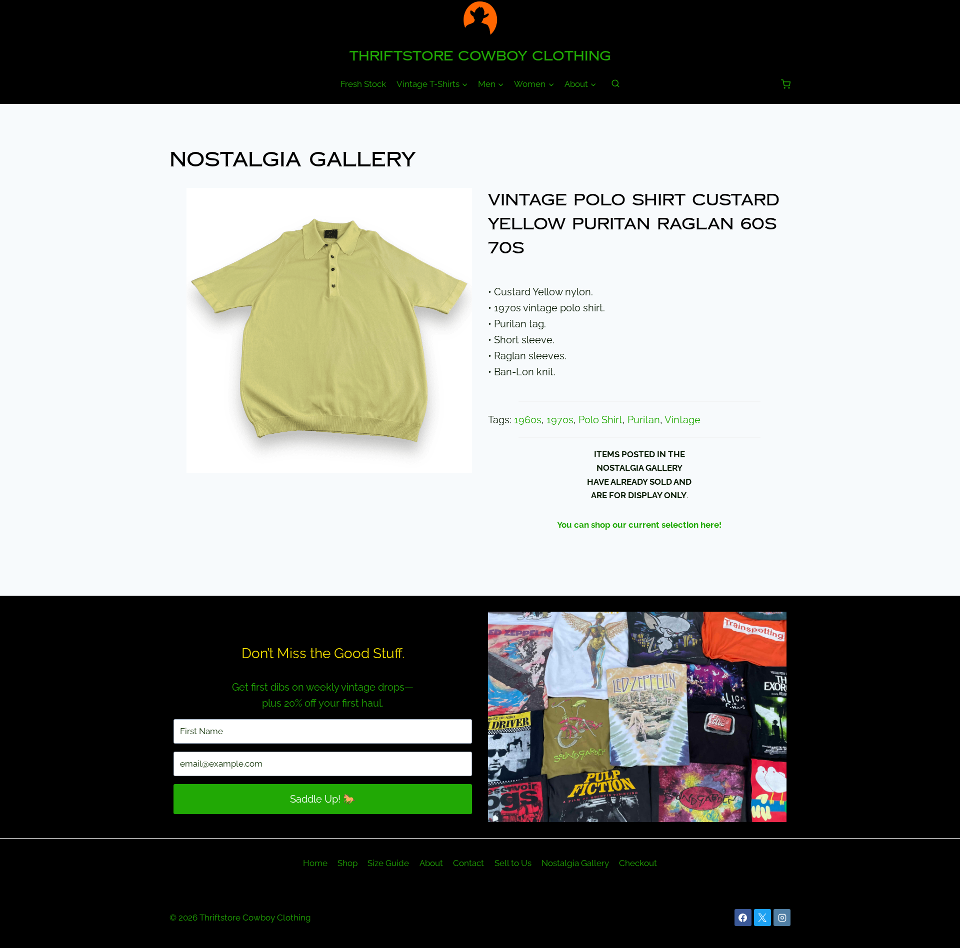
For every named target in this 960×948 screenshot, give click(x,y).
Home (315, 863)
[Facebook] (743, 917)
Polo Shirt (600, 420)
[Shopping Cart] (785, 84)
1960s (528, 420)
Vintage (682, 420)
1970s (560, 420)
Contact (468, 863)
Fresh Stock (363, 84)
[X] (762, 917)
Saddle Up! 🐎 (323, 799)
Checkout (638, 863)
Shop (348, 863)
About (431, 863)
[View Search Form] (615, 84)
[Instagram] (782, 917)
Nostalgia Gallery (293, 159)
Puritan (644, 420)
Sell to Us (513, 863)
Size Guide (388, 863)
